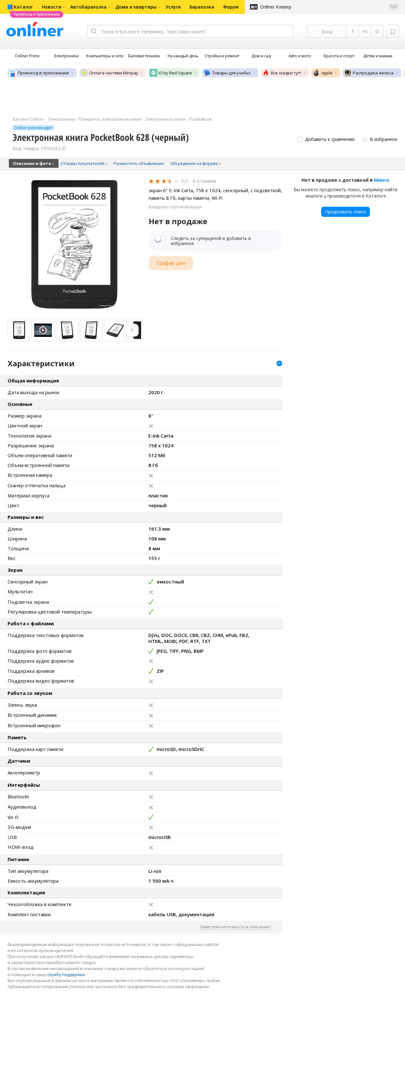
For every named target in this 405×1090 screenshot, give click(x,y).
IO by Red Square (175, 73)
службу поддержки (66, 974)
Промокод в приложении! (43, 73)
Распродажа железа (373, 73)
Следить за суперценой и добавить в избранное (211, 241)
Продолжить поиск (345, 212)
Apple (327, 73)
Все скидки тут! (286, 73)
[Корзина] (392, 31)
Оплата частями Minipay (113, 73)
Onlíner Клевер (275, 7)
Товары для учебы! (231, 73)
